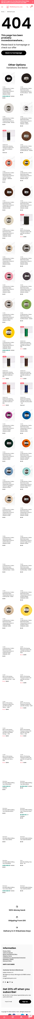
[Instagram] (5, 982)
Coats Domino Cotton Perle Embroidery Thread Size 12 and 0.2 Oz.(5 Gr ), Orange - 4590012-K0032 (26, 456)
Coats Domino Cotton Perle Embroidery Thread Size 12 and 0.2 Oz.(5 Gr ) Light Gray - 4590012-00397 (8, 317)
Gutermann (5, 144)
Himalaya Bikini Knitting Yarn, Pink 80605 (8, 862)
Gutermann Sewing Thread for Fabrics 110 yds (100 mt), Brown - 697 (8, 374)
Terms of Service (8, 953)
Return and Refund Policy (10, 954)
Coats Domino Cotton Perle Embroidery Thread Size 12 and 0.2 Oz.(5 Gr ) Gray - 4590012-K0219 (26, 261)
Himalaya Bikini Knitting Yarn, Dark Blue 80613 (8, 810)
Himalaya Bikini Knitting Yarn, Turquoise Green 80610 (26, 811)
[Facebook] (3, 982)
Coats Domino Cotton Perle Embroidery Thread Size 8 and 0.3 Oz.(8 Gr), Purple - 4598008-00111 (8, 651)
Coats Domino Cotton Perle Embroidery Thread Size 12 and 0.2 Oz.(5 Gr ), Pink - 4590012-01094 (8, 289)
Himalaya (5, 781)
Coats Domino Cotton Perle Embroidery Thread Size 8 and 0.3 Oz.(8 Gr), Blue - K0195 (26, 568)
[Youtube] (12, 982)
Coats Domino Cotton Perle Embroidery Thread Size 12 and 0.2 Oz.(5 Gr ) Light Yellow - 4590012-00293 (26, 540)
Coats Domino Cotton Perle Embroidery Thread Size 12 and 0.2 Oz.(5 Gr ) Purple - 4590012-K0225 (8, 428)
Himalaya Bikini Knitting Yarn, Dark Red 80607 (26, 888)
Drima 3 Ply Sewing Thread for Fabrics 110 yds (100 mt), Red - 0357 (26, 704)
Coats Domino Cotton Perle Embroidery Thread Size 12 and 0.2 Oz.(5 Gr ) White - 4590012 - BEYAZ (26, 121)
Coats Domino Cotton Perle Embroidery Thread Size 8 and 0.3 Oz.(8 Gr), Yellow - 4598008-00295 (26, 623)
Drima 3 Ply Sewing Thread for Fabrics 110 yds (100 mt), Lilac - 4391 (9, 678)
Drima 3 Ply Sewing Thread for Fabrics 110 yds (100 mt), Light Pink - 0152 (26, 758)
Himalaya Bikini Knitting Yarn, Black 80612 (26, 783)
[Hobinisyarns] (14, 7)
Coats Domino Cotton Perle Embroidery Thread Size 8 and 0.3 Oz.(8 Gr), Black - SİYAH (26, 90)
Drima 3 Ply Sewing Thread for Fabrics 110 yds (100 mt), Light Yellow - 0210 (25, 732)
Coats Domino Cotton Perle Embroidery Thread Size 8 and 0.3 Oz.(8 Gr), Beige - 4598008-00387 (8, 623)
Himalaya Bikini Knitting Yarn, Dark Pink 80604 (26, 838)
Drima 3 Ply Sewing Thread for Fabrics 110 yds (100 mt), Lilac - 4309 (25, 678)
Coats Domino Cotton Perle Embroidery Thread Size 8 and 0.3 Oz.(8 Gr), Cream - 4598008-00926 (8, 233)
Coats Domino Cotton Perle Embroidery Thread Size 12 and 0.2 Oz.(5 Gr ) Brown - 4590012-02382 (26, 205)
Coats (4, 87)
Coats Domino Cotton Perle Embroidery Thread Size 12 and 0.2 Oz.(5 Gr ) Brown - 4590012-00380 (26, 512)
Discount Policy (7, 961)
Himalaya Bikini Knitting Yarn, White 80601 (8, 783)
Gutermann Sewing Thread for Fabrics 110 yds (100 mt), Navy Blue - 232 (26, 401)
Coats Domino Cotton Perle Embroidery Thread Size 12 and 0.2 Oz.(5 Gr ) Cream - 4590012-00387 (8, 512)
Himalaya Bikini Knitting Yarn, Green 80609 (8, 888)
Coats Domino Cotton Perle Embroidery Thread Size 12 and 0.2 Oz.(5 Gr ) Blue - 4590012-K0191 (26, 428)
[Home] (4, 1017)
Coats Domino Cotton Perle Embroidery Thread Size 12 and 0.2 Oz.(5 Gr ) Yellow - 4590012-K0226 (26, 175)
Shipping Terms (7, 956)
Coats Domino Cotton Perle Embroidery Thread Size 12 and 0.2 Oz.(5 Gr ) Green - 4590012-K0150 (8, 456)
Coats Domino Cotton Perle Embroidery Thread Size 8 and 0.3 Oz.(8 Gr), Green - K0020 (26, 316)
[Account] (21, 1017)
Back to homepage (13, 53)
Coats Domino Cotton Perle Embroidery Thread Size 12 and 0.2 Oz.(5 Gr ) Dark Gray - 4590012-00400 (26, 289)
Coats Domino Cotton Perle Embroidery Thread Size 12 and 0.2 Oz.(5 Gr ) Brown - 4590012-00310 (8, 540)
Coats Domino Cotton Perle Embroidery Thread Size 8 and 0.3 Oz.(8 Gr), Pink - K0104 (8, 594)
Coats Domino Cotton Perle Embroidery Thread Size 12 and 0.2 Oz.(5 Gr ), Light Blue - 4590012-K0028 (8, 484)
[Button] (27, 7)
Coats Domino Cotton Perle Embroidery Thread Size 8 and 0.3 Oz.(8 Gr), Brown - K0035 (26, 148)
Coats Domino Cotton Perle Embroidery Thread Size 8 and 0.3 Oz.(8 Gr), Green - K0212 (8, 568)
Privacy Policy (7, 951)
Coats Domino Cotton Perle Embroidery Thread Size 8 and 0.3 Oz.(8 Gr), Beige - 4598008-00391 (26, 595)
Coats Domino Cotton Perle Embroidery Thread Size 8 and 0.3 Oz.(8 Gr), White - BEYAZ (8, 120)
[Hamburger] (2, 7)
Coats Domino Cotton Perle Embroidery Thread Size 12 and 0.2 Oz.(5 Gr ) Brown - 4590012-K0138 (8, 205)
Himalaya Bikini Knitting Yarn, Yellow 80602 (8, 838)
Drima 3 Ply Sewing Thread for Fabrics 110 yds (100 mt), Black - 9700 (25, 232)
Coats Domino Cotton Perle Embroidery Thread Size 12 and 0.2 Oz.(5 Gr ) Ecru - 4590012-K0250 (8, 261)
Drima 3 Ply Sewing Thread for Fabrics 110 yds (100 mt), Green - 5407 (25, 650)
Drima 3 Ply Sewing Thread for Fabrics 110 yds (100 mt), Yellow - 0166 (8, 758)
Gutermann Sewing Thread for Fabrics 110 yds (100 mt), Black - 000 (8, 148)
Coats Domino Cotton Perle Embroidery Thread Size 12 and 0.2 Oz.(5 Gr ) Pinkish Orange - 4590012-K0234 (8, 176)
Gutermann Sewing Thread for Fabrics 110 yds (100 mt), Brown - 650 (8, 401)
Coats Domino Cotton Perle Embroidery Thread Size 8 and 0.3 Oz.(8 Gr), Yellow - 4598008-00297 (8, 345)
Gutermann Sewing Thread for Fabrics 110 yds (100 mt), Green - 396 (25, 344)
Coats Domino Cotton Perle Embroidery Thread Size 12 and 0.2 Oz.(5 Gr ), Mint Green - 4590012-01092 (26, 484)
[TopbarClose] (33, 2)
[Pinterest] (9, 982)
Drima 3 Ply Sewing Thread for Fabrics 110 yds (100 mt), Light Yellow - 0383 (8, 705)
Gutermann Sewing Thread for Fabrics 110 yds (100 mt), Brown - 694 (25, 374)
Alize (21, 860)
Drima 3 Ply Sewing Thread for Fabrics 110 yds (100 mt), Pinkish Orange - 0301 (8, 732)
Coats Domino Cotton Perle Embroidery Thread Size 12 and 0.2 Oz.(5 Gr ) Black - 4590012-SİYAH (8, 91)
